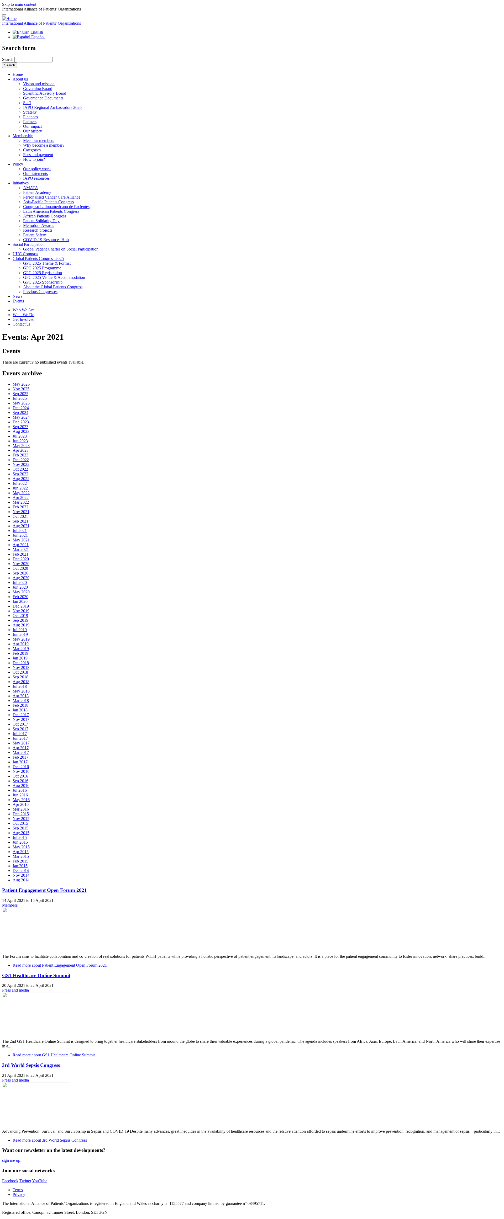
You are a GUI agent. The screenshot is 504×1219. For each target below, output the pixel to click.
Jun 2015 (20, 842)
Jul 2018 (20, 686)
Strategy (30, 112)
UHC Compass (25, 254)
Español (37, 37)
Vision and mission (39, 84)
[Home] (9, 18)
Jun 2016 (20, 795)
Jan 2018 (20, 710)
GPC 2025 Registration (42, 272)
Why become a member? (43, 145)
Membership (23, 136)
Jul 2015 (20, 837)
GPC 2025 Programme (42, 268)
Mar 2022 (21, 502)
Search (8, 59)
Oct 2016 (20, 776)
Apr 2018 (21, 696)
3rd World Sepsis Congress (31, 1065)
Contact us (21, 324)
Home (18, 74)
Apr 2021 (21, 544)
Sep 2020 (20, 573)
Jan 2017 (20, 762)
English (36, 32)
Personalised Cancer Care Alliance (51, 197)
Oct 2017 (20, 724)
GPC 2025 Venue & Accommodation (54, 277)
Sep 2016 (20, 781)
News (17, 296)
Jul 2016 (20, 790)
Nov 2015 (21, 818)
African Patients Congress (44, 216)
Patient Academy (37, 192)
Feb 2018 (20, 705)
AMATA (30, 187)
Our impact (32, 126)
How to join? (34, 159)
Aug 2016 (21, 785)
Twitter (25, 1181)
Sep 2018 (20, 677)
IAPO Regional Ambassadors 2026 (52, 107)
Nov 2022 (21, 464)
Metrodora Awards (38, 225)
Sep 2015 (20, 828)
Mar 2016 (21, 809)
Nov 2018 (21, 667)
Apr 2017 (21, 748)
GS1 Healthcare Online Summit (36, 975)
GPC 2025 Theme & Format (47, 263)
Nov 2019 (21, 611)
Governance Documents (43, 98)
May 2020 (21, 592)
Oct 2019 (20, 615)
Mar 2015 (21, 856)
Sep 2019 (20, 620)
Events (18, 301)
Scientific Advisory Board (44, 93)
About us (20, 79)
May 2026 (21, 384)
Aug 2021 (21, 526)
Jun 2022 (20, 488)
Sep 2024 (20, 412)
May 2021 (21, 540)
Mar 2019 (21, 648)
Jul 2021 (20, 530)
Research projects (37, 230)
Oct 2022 (20, 469)
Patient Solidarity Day (41, 221)
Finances (30, 117)
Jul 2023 (20, 436)
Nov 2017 (21, 719)
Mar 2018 (21, 700)
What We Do (23, 314)
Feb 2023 (20, 455)
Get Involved (23, 319)
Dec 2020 (21, 559)
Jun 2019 (20, 634)
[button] (4, 15)
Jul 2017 (20, 733)
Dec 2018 (21, 663)
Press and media (15, 990)
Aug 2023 (21, 431)
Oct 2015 (20, 823)
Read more (60, 965)
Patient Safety (34, 235)
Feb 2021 (20, 554)
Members (10, 905)
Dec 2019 (21, 606)
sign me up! (12, 1160)
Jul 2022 (20, 483)
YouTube (39, 1181)
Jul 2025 (20, 398)
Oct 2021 (20, 516)
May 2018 (21, 691)
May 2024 (21, 417)
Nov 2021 (21, 511)
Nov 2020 (21, 563)
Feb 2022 (20, 507)
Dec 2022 (21, 459)
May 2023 (21, 445)
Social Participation (29, 244)
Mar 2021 (21, 549)
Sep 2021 (20, 521)
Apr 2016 (21, 804)
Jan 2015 (20, 866)
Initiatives (21, 183)
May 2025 (21, 403)
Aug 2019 (21, 625)
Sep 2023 (20, 426)
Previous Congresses (40, 291)
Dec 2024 (21, 408)
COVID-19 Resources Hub (46, 239)
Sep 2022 (20, 474)
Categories (32, 150)
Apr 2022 (21, 497)
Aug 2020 (21, 578)
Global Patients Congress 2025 (38, 258)
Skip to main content (19, 4)
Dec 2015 (21, 814)
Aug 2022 (21, 478)
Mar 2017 (21, 752)
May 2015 (21, 847)
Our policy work (37, 169)
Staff (27, 102)
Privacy (19, 1194)
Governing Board (37, 88)
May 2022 (21, 493)
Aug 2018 (21, 681)
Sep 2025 (20, 393)
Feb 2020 (20, 596)
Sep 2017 (20, 729)
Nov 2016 (21, 771)
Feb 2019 (20, 653)
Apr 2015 (21, 851)
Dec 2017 (21, 714)
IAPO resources (36, 178)
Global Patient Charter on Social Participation (60, 249)
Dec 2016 (21, 766)
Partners (29, 121)
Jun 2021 (20, 535)
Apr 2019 (21, 644)
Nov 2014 (21, 875)
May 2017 (21, 743)
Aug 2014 (21, 880)
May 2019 (21, 639)
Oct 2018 (20, 672)
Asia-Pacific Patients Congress (48, 202)
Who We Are (23, 310)
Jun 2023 (20, 441)
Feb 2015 (20, 861)
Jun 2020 (20, 587)
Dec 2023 (21, 422)
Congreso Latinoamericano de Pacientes (56, 206)
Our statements (35, 173)
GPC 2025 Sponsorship (42, 282)
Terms (18, 1190)
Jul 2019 (20, 629)
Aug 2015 (21, 833)
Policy (18, 164)
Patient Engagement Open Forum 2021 (44, 890)
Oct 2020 (20, 568)
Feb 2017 (20, 757)
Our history (32, 131)
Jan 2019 (20, 658)
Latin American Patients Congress (51, 211)
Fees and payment (38, 154)
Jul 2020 (20, 582)
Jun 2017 (20, 738)
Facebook (10, 1181)
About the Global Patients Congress (52, 287)
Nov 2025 (21, 389)
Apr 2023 (21, 450)
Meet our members (38, 140)
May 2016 (21, 799)
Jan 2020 (20, 601)
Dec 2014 (21, 870)
